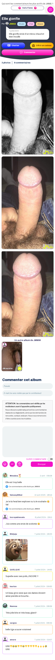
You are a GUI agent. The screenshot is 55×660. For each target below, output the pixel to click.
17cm (31, 24)
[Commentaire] (27, 441)
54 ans (21, 24)
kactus (13, 586)
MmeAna (14, 476)
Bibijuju (13, 534)
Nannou (13, 606)
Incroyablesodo (17, 517)
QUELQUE (15, 570)
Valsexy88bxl (16, 495)
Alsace (40, 24)
